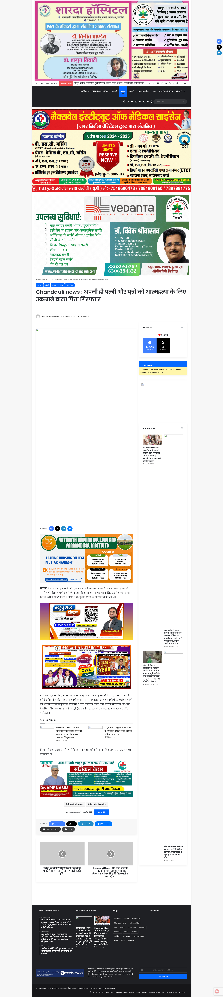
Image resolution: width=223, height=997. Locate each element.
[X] (57, 528)
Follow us (154, 910)
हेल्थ (154, 91)
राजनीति (131, 91)
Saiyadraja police (97, 804)
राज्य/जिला (83, 91)
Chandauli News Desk (49, 317)
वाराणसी (114, 91)
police (126, 932)
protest (134, 932)
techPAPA (111, 988)
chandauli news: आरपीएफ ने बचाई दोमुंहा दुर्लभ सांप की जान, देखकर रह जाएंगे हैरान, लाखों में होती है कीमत (152, 454)
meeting (142, 927)
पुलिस (123, 940)
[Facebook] (51, 528)
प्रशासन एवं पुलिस (143, 91)
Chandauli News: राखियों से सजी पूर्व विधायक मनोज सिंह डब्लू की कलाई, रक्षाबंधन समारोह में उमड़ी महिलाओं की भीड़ (131, 83)
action (126, 919)
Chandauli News (100, 91)
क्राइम (123, 91)
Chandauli (136, 919)
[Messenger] (70, 528)
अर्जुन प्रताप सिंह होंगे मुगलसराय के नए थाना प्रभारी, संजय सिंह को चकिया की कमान (118, 731)
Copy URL (101, 812)
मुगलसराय (131, 940)
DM (115, 927)
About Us (180, 91)
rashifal (117, 936)
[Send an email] (58, 317)
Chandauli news (120, 923)
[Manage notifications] (217, 991)
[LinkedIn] (63, 528)
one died (117, 932)
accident (117, 919)
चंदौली (47, 285)
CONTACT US (165, 91)
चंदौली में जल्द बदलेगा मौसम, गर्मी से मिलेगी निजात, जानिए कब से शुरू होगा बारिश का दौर (173, 852)
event (122, 927)
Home (40, 279)
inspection (132, 927)
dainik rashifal (134, 923)
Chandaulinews (75, 804)
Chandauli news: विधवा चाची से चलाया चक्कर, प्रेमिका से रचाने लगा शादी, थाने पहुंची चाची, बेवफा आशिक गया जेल (173, 637)
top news (126, 936)
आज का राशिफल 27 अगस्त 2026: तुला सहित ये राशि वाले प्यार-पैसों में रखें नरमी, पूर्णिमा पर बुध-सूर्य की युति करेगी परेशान (84, 936)
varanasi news (138, 936)
